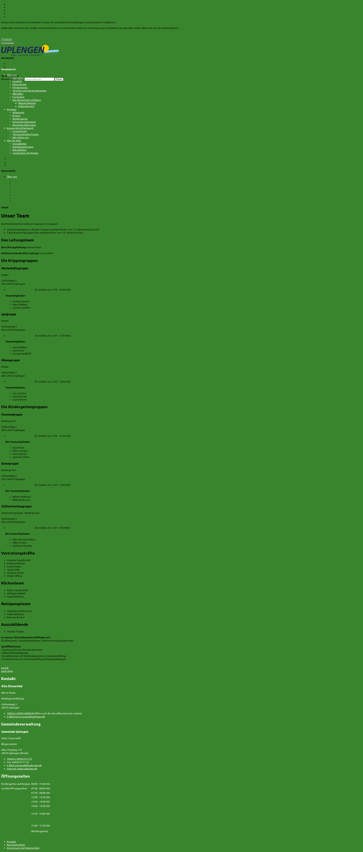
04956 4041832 (20, 435)
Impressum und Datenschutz (23, 69)
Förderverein (20, 87)
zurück (5, 667)
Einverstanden (8, 43)
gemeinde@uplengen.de (24, 765)
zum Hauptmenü (16, 7)
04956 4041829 (20, 289)
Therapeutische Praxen (25, 134)
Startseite (12, 158)
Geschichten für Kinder (25, 152)
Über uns (12, 74)
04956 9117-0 (19, 758)
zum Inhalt (13, 4)
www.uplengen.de (22, 768)
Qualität (17, 81)
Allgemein (18, 112)
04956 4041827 (20, 484)
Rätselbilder (19, 149)
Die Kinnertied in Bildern (26, 99)
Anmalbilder (19, 143)
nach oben (7, 670)
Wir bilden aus (20, 137)
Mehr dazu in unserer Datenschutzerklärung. (28, 33)
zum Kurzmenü (15, 13)
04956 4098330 (20, 713)
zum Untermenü (16, 10)
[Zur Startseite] (30, 55)
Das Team (18, 78)
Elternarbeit (19, 84)
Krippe (16, 115)
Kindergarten (20, 118)
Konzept (11, 109)
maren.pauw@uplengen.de (26, 716)
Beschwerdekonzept (24, 124)
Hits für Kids (14, 140)
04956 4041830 (20, 381)
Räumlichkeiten (27, 103)
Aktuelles (17, 93)
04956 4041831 (20, 527)
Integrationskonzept (24, 121)
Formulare (18, 96)
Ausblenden (7, 40)
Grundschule (19, 131)
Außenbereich (26, 106)
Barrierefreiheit (16, 66)
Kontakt (11, 63)
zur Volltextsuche (17, 16)
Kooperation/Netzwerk (20, 127)
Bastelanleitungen (22, 146)
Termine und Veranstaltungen (29, 90)
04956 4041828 (20, 335)
